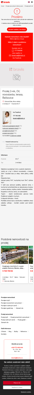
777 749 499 (16, 116)
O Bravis (3, 331)
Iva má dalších (12, 135)
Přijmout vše (17, 383)
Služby (16, 331)
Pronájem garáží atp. (7, 308)
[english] (29, 2)
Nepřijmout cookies (17, 387)
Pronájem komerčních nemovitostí (11, 303)
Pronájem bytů (5, 300)
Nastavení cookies (26, 392)
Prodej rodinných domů (8, 320)
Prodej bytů (4, 317)
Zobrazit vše (19, 308)
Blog (10, 331)
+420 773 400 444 (17, 347)
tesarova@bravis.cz (18, 55)
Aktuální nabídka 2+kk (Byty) (17, 29)
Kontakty (3, 334)
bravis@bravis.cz (17, 358)
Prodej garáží (21, 320)
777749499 (18, 50)
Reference (24, 331)
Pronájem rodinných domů (9, 305)
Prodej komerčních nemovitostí (20, 317)
